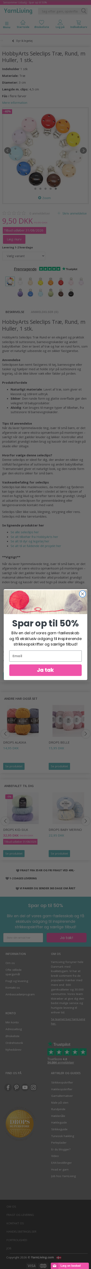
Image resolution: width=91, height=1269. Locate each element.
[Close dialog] (82, 593)
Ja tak (45, 669)
